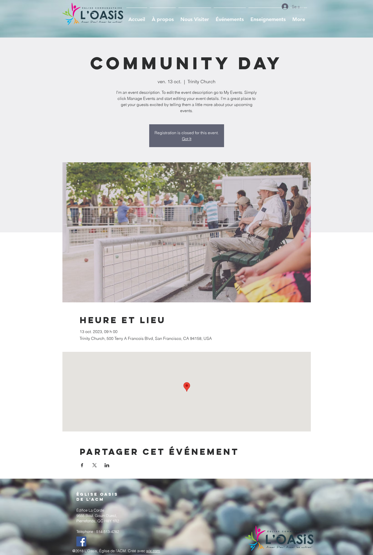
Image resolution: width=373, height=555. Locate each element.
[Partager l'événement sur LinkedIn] (107, 465)
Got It (186, 138)
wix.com (153, 550)
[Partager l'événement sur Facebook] (82, 465)
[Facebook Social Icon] (81, 541)
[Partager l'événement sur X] (94, 465)
